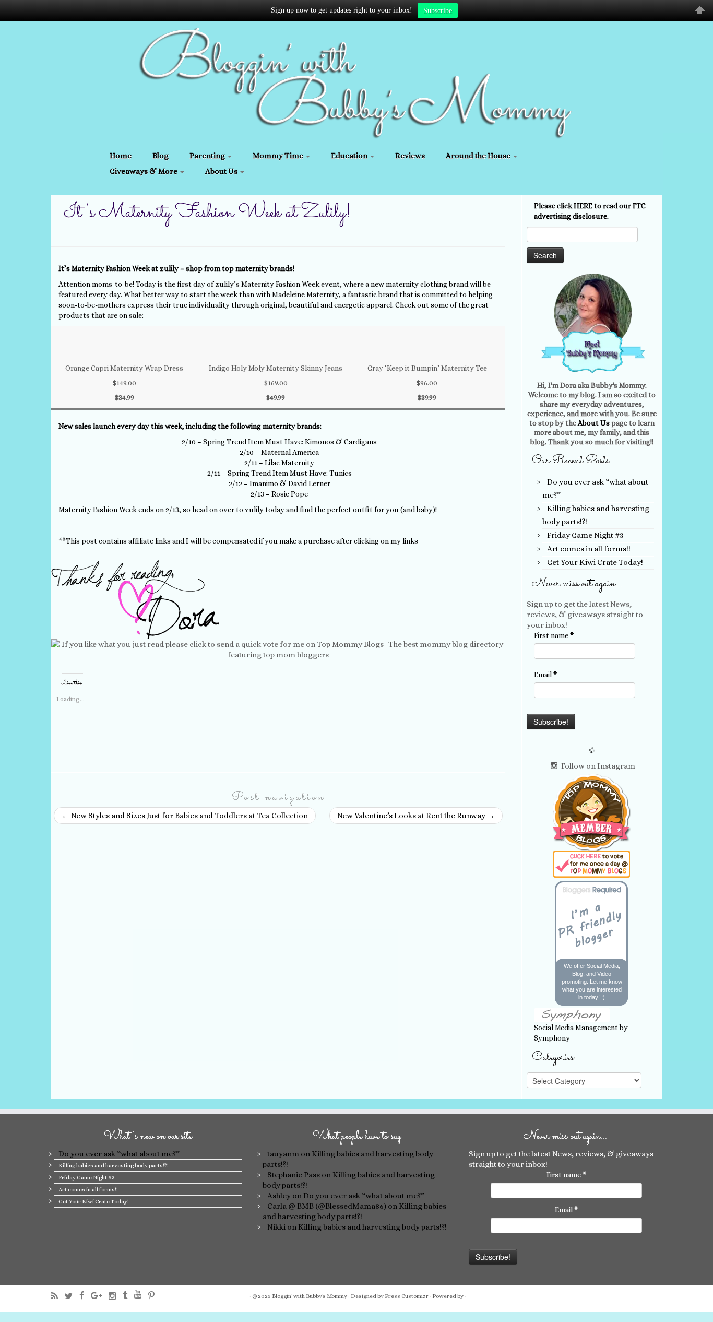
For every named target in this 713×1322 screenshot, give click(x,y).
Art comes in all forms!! (589, 548)
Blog (160, 155)
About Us (222, 171)
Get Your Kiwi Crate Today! (595, 562)
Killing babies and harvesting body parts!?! (113, 1165)
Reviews (410, 155)
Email (545, 674)
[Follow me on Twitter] (72, 1296)
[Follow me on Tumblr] (128, 1295)
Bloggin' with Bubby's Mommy (309, 1296)
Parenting (208, 155)
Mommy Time (279, 155)
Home (121, 155)
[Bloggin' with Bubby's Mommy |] (356, 83)
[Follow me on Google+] (100, 1295)
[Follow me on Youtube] (141, 1294)
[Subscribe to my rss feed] (58, 1296)
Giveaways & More (144, 171)
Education (350, 155)
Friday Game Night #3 (585, 535)
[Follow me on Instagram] (116, 1296)
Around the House (479, 155)
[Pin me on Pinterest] (154, 1295)
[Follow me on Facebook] (85, 1295)
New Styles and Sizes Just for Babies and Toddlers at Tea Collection (185, 815)
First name (554, 635)
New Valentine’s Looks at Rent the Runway (416, 815)
